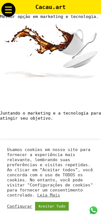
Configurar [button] (19, 206)
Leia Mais (48, 195)
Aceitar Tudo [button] (51, 206)
